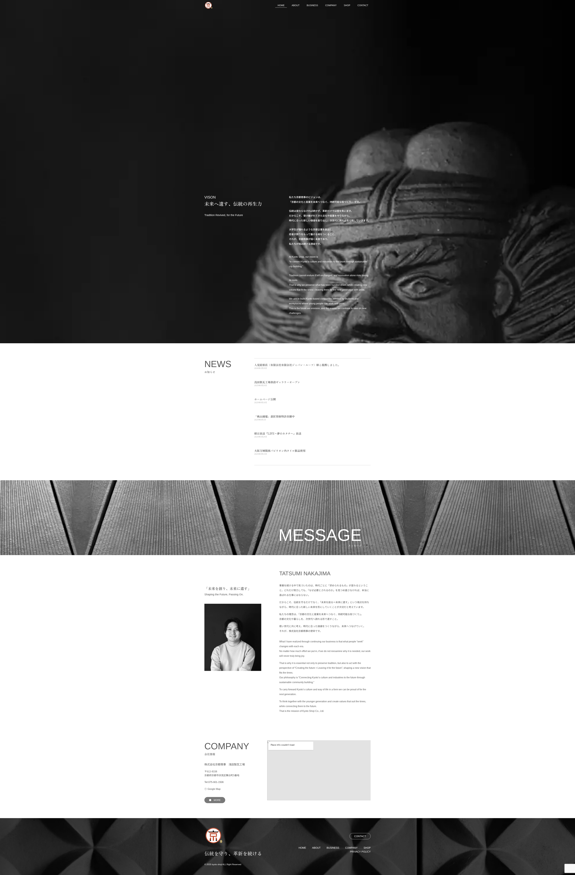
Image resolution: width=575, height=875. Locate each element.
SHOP (347, 5)
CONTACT (362, 5)
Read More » (259, 373)
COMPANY (331, 5)
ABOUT (295, 5)
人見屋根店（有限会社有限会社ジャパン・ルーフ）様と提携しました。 (297, 365)
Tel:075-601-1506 (214, 782)
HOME (281, 5)
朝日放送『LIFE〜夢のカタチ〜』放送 (277, 433)
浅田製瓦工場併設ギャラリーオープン (277, 382)
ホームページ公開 (265, 399)
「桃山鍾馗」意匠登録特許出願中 (274, 416)
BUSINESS (312, 5)
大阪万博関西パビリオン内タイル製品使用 (279, 451)
